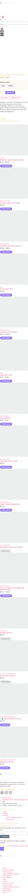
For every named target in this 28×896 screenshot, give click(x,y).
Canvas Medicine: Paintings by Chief (8, 673)
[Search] (2, 26)
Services (5, 815)
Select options (6, 166)
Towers (1, 287)
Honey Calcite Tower (6, 289)
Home (5, 811)
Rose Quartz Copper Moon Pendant (11, 547)
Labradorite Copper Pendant (9, 461)
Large (3, 85)
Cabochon (2, 158)
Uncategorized (3, 630)
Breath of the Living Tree (7, 676)
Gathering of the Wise (7, 762)
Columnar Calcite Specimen (8, 332)
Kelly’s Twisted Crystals (5, 201)
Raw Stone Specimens (5, 244)
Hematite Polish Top (6, 633)
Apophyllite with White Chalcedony (10, 246)
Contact (5, 813)
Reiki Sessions (10, 819)
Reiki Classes (7, 875)
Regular (11, 85)
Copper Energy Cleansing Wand (10, 504)
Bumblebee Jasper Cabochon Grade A (12, 160)
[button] (1, 20)
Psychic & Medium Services (14, 817)
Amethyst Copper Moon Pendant (10, 203)
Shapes (1, 373)
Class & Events (7, 872)
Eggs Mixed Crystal (6, 375)
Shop (4, 879)
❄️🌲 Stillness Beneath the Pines (10, 719)
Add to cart (10, 92)
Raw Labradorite (5, 418)
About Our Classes (8, 870)
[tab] (4, 97)
